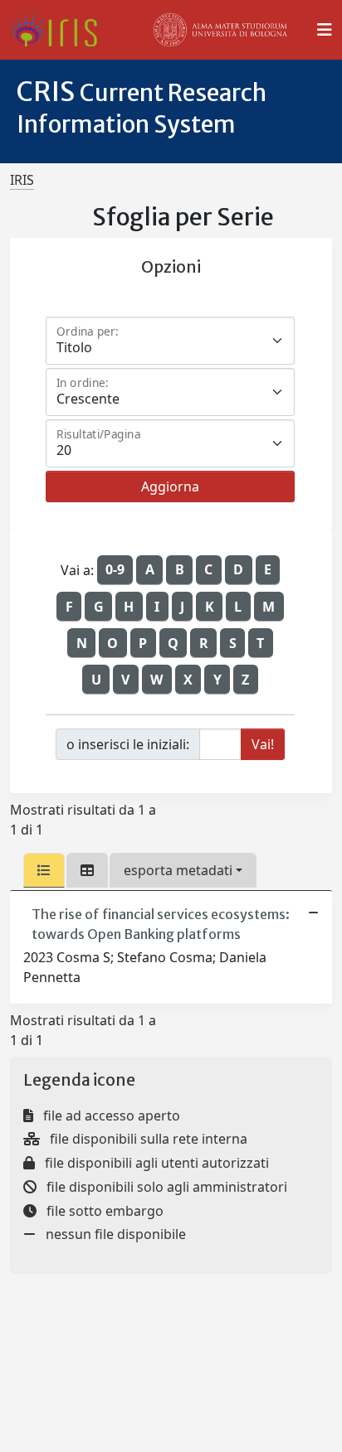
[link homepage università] (221, 30)
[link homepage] (60, 30)
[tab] (44, 870)
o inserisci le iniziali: (127, 744)
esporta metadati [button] (178, 870)
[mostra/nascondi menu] (324, 30)
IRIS (22, 180)
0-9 (115, 569)
